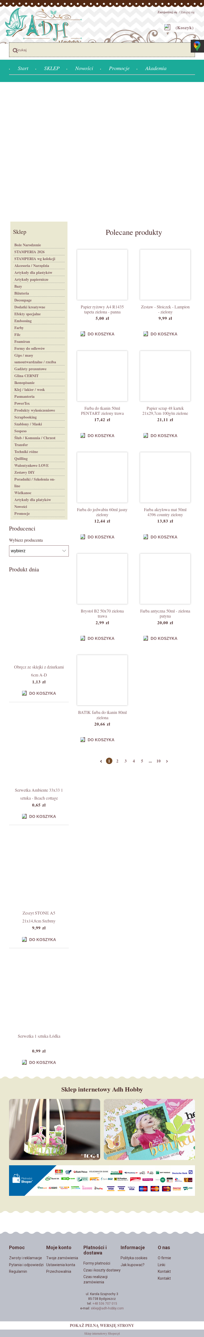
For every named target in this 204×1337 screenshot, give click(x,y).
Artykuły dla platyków (32, 499)
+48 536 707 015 (104, 1303)
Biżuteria (21, 293)
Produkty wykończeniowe (34, 410)
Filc (17, 334)
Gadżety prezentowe (30, 369)
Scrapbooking (25, 417)
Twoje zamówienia (62, 1258)
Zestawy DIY (24, 472)
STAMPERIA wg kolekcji (34, 258)
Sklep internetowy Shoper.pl (102, 1333)
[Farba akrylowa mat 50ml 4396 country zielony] (165, 477)
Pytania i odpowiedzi (26, 1265)
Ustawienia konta (60, 1265)
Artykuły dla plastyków (33, 272)
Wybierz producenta (26, 540)
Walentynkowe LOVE (31, 465)
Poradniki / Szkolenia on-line (34, 482)
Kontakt (164, 1271)
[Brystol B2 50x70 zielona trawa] (102, 579)
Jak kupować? (132, 1265)
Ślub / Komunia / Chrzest (35, 438)
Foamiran (22, 341)
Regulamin (18, 1271)
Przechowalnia (58, 1271)
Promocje (22, 513)
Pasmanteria (24, 396)
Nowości (20, 506)
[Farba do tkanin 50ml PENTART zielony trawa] (102, 376)
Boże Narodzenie (27, 245)
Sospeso (20, 431)
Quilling (21, 458)
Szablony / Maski (28, 424)
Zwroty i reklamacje (25, 1258)
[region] (102, 151)
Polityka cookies (134, 1258)
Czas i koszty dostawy (102, 1270)
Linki (161, 1265)
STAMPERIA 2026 (29, 252)
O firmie (164, 1258)
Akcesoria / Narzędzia (31, 265)
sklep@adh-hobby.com (107, 1308)
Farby (19, 327)
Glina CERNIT (26, 375)
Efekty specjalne (27, 314)
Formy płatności (96, 1263)
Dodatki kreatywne (29, 307)
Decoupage (23, 300)
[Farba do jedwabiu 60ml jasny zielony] (102, 477)
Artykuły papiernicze (31, 279)
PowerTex (22, 403)
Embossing (23, 321)
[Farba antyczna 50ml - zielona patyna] (165, 579)
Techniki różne (26, 451)
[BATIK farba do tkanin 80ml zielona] (102, 680)
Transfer (21, 444)
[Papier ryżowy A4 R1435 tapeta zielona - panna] (102, 274)
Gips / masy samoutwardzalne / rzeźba (35, 358)
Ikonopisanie (24, 382)
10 (158, 761)
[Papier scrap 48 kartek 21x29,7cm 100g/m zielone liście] (165, 376)
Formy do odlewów (29, 348)
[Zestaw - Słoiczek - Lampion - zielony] (165, 274)
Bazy (18, 286)
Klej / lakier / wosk (29, 389)
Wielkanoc (22, 492)
